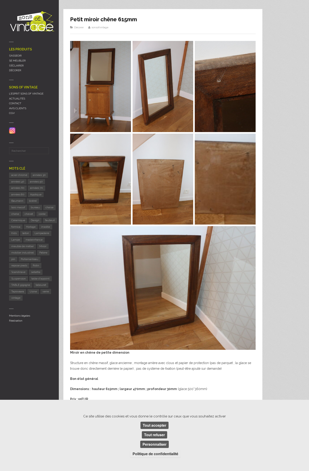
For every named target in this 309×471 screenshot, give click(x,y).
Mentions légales (19, 315)
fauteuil (50, 220)
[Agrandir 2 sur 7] (187, 47)
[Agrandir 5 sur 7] (187, 139)
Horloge (31, 226)
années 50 (36, 181)
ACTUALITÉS (17, 98)
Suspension (18, 278)
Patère (43, 252)
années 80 (17, 194)
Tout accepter (154, 425)
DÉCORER (15, 70)
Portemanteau (29, 259)
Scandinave (18, 272)
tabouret (41, 284)
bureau (35, 207)
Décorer (79, 27)
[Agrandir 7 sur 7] (249, 232)
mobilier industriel (22, 252)
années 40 (17, 181)
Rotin (36, 265)
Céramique (18, 220)
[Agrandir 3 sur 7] (249, 47)
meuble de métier (22, 246)
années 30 (39, 175)
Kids (14, 233)
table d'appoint (40, 278)
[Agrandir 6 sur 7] (249, 139)
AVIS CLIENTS (17, 108)
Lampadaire (42, 233)
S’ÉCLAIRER (16, 65)
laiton (25, 233)
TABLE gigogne (20, 284)
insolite (45, 226)
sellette (35, 272)
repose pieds (19, 265)
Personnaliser (154, 444)
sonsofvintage (99, 27)
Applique (35, 194)
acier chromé (19, 175)
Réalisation (15, 320)
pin (13, 259)
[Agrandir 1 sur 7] (125, 47)
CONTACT (15, 103)
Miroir (42, 246)
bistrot (33, 200)
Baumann (17, 200)
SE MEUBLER (17, 60)
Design (35, 220)
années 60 (17, 187)
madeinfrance (34, 239)
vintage (15, 297)
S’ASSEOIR (15, 55)
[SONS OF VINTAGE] (31, 21)
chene (15, 213)
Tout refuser (154, 434)
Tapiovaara (17, 291)
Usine (33, 291)
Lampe (15, 239)
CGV (12, 113)
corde (42, 213)
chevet (29, 213)
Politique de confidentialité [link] (155, 453)
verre (46, 291)
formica (15, 226)
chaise (49, 207)
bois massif (18, 207)
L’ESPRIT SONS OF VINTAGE (26, 93)
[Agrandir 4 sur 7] (125, 139)
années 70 (36, 187)
